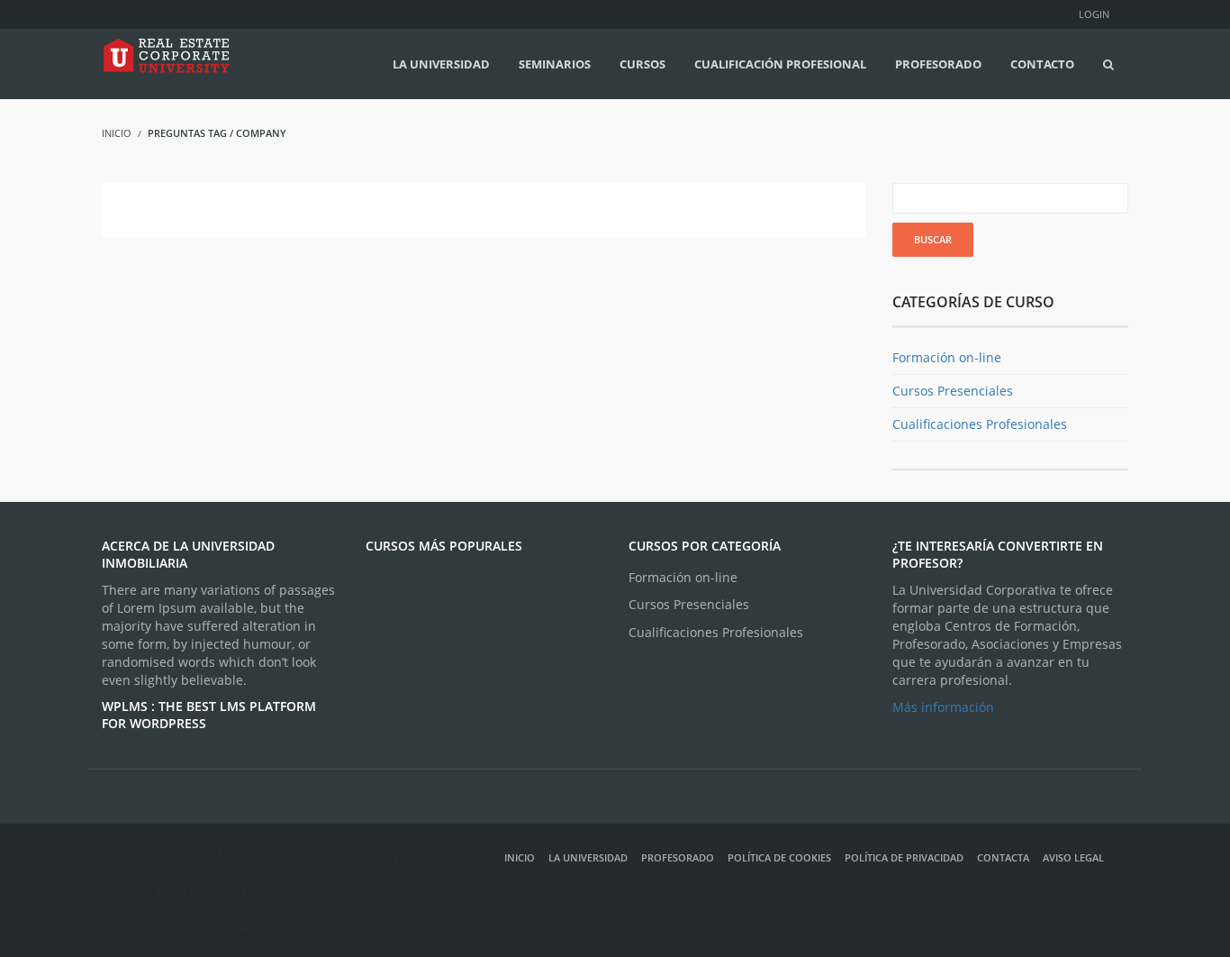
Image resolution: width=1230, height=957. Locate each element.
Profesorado (677, 857)
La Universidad (588, 857)
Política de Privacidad (904, 857)
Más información (943, 706)
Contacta (1003, 857)
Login (1094, 14)
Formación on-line (946, 357)
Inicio (519, 857)
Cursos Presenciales (952, 390)
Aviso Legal (1085, 857)
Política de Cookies (779, 857)
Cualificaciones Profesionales (979, 424)
